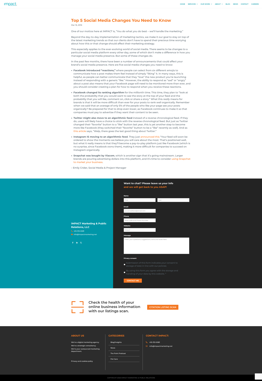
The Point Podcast (118, 353)
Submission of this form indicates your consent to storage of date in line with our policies (152, 264)
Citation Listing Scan (162, 307)
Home (182, 4)
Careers (255, 4)
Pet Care (114, 359)
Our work (205, 4)
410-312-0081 (79, 231)
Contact (244, 4)
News (235, 4)
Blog (228, 4)
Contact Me (133, 281)
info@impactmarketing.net (85, 234)
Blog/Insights (116, 342)
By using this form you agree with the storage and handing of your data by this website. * (152, 272)
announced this (150, 136)
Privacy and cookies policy (82, 361)
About (218, 4)
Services (192, 4)
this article (79, 131)
